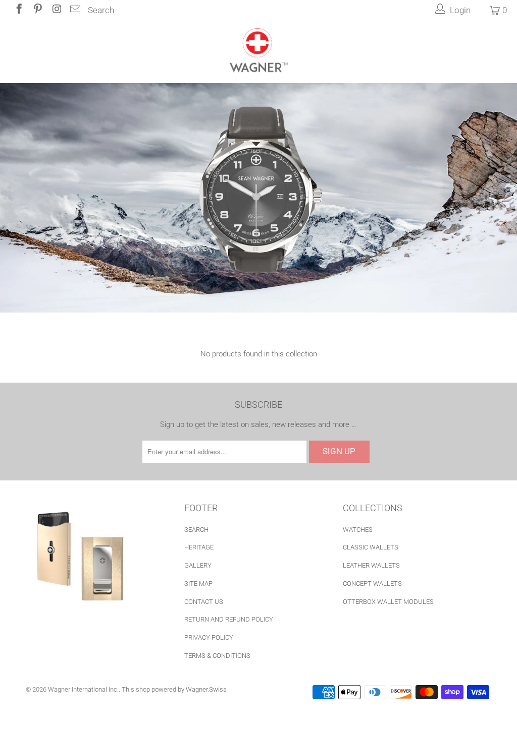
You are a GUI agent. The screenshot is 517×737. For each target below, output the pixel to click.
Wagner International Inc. (83, 689)
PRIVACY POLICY (208, 637)
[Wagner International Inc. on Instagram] (56, 10)
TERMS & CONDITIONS (217, 655)
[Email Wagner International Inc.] (74, 10)
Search (101, 10)
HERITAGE (199, 547)
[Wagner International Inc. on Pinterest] (37, 10)
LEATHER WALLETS (371, 565)
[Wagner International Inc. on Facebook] (18, 10)
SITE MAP (198, 583)
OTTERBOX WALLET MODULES (388, 601)
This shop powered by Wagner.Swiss (174, 689)
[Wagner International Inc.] (258, 51)
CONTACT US (203, 601)
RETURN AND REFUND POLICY (228, 619)
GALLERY (198, 565)
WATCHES (358, 529)
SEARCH (196, 529)
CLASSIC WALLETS (370, 547)
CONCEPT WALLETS (372, 583)
